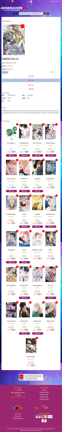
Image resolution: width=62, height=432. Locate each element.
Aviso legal (44, 390)
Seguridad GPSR (31, 88)
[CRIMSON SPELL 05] (14, 40)
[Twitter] (17, 408)
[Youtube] (19, 408)
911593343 (19, 390)
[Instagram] (22, 408)
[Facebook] (14, 408)
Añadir (12, 155)
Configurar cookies (44, 397)
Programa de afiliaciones (18, 418)
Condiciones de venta (44, 399)
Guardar (32, 85)
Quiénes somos (18, 416)
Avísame (32, 80)
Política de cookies (44, 395)
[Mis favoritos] (10, 2)
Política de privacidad (44, 392)
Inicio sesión (56, 1)
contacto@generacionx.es (19, 393)
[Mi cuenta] (52, 1)
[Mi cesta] (29, 2)
